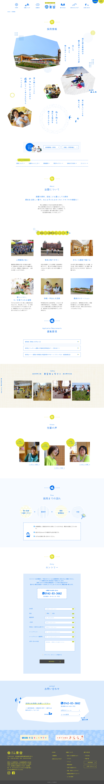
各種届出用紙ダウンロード (73, 773)
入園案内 (54, 755)
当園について (19, 163)
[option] (26, 452)
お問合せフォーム (66, 710)
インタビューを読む (33, 464)
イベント (69, 761)
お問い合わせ (90, 766)
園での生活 (87, 752)
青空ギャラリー (58, 163)
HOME (8, 11)
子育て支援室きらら (71, 767)
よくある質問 (65, 714)
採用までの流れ (71, 163)
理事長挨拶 (69, 764)
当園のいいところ (33, 163)
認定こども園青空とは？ (72, 755)
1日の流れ (87, 755)
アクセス (69, 758)
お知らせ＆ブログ (56, 759)
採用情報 (90, 762)
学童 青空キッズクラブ (72, 770)
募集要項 (45, 163)
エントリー (84, 163)
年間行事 (87, 758)
